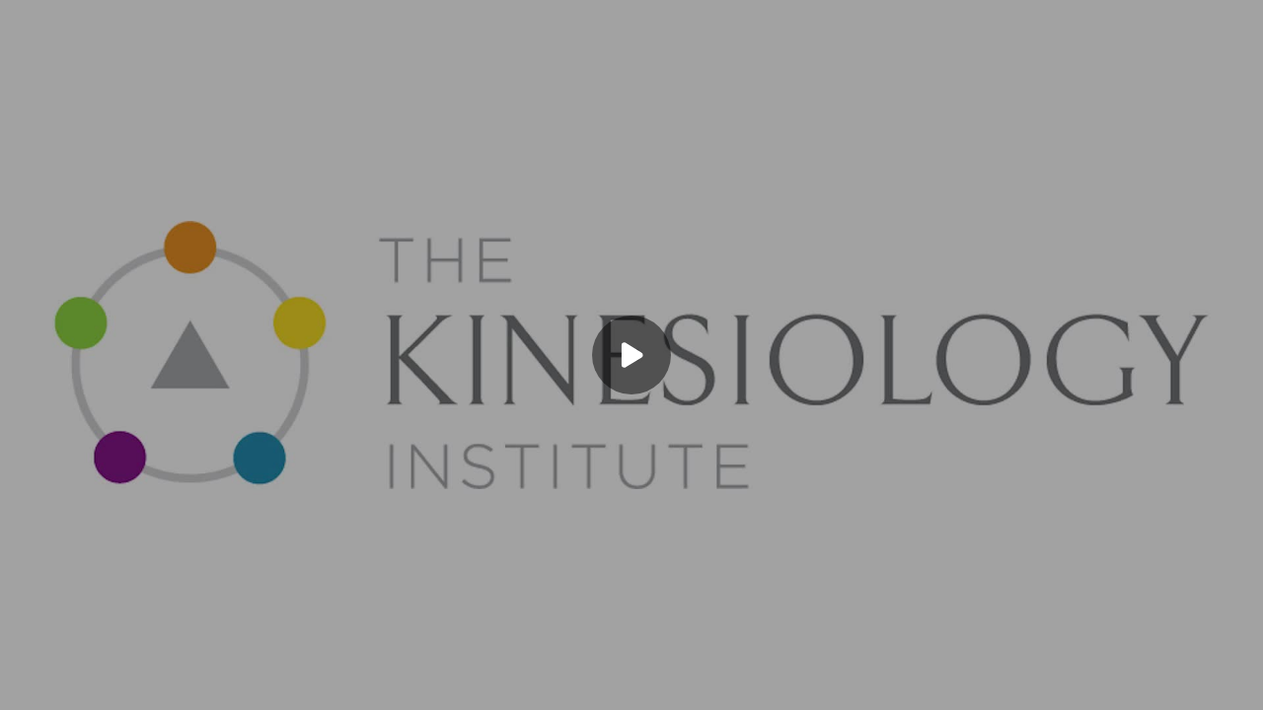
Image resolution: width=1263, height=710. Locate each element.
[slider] (631, 653)
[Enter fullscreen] (1235, 682)
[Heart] (631, 682)
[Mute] (67, 682)
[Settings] (1156, 682)
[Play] (27, 682)
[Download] (1117, 682)
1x (1196, 676)
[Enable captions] (1077, 682)
